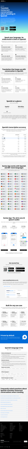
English (24, 181)
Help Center (20, 430)
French (7, 379)
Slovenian (24, 201)
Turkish (24, 206)
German (3, 186)
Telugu (10, 206)
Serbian (10, 201)
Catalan (12, 379)
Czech (3, 181)
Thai (16, 206)
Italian (9, 379)
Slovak (17, 201)
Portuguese (3, 379)
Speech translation (12, 428)
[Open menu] (27, 1)
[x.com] (4, 446)
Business (20, 428)
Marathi (10, 196)
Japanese (3, 191)
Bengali (17, 176)
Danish (10, 181)
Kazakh (17, 191)
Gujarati (17, 186)
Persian (24, 196)
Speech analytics (12, 427)
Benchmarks (2, 429)
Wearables (11, 430)
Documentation (3, 428)
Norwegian (17, 196)
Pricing (1, 431)
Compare (2, 430)
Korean (24, 191)
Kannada (10, 191)
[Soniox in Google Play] (9, 446)
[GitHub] (2, 446)
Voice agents (11, 429)
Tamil (3, 206)
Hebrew (24, 186)
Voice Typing (20, 427)
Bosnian (24, 176)
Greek (10, 186)
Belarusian (10, 176)
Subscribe (25, 441)
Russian (3, 201)
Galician (16, 379)
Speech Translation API (4, 427)
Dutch (17, 181)
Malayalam (4, 196)
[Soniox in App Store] (7, 446)
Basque (3, 176)
